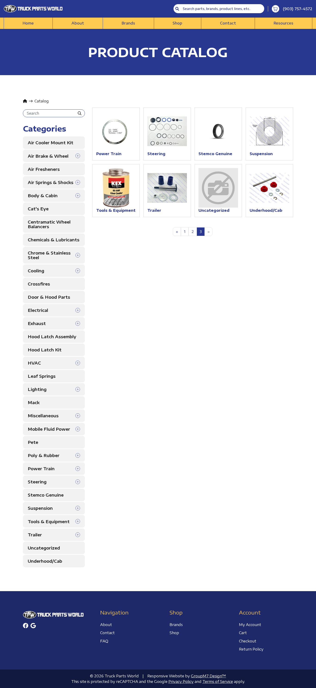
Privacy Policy (181, 681)
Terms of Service (217, 681)
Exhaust (37, 323)
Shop (177, 23)
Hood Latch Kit (45, 349)
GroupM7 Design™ (208, 676)
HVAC (34, 363)
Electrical (38, 310)
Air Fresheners (44, 169)
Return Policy (251, 649)
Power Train (41, 468)
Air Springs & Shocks (50, 182)
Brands (128, 23)
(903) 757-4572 (297, 8)
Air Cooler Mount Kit (50, 142)
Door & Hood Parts (49, 297)
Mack (34, 402)
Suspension (40, 508)
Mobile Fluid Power (49, 429)
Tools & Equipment (49, 521)
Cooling (36, 270)
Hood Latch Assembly (52, 336)
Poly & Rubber (43, 455)
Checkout (247, 641)
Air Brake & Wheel (48, 156)
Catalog (41, 101)
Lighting (37, 389)
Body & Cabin (43, 195)
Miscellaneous (43, 415)
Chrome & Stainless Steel (49, 255)
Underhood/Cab (45, 561)
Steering (37, 481)
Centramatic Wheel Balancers (49, 224)
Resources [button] (283, 23)
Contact (228, 23)
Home (28, 23)
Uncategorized (44, 547)
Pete (33, 442)
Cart (243, 632)
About (77, 23)
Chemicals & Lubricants (53, 239)
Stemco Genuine (46, 495)
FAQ (104, 641)
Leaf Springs (42, 376)
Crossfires (39, 283)
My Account (250, 624)
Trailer (35, 534)
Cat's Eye (38, 208)
